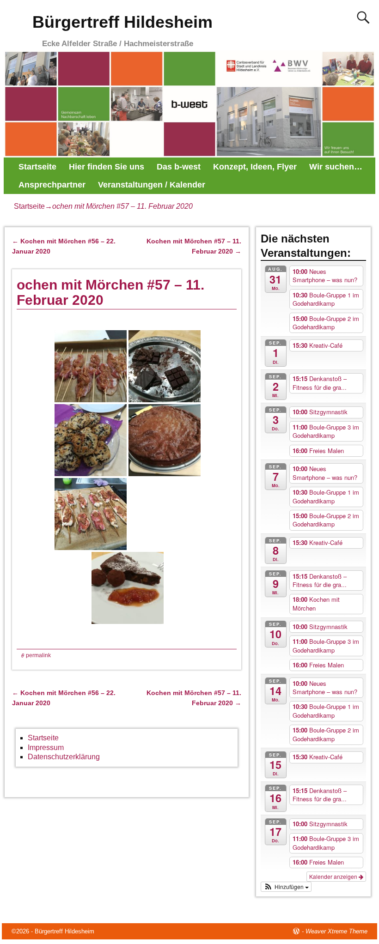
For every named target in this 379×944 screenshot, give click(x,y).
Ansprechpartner (52, 184)
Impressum (46, 747)
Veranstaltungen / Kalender (151, 184)
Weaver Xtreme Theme (336, 931)
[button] (286, 886)
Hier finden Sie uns (106, 166)
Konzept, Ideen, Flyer (255, 166)
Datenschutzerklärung (64, 757)
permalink (38, 655)
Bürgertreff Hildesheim (122, 21)
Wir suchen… (335, 166)
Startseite (37, 166)
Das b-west (179, 166)
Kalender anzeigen (334, 876)
